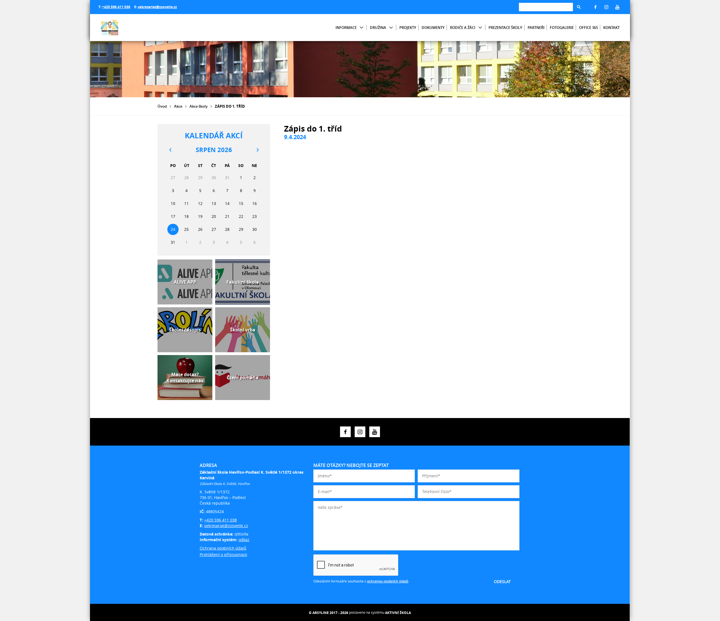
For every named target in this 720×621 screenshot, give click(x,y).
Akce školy (199, 106)
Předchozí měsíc (170, 150)
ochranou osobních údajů (387, 581)
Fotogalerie (562, 27)
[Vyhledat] (579, 7)
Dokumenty (433, 27)
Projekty (407, 27)
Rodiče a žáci (462, 27)
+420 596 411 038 (116, 6)
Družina (378, 27)
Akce (178, 106)
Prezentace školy (505, 27)
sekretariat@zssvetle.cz (157, 6)
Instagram (606, 7)
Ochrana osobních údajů (223, 548)
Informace (346, 27)
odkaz (243, 539)
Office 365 (588, 27)
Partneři (536, 27)
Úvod (162, 106)
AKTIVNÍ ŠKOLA (398, 612)
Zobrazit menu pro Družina (391, 28)
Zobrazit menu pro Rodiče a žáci (480, 28)
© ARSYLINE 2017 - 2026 (328, 612)
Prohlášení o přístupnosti (223, 554)
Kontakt (611, 27)
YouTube (617, 7)
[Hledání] (546, 7)
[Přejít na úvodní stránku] (132, 27)
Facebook (595, 7)
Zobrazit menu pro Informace (361, 28)
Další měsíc (257, 150)
